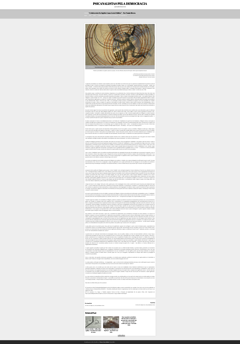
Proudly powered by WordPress (91, 342)
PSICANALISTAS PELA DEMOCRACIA (120, 3)
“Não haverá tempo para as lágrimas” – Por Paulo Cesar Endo (111, 330)
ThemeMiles (112, 342)
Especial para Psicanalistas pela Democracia (104, 67)
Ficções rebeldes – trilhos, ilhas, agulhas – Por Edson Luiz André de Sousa (93, 330)
